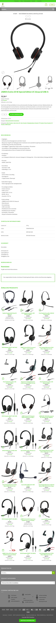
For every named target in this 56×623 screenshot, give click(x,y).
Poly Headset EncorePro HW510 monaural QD (46, 314)
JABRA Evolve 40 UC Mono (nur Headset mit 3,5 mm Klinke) (9, 554)
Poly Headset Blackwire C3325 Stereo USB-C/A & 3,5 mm (46, 451)
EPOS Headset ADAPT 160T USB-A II (9, 416)
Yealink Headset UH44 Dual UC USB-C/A (9, 314)
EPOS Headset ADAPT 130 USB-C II (9, 519)
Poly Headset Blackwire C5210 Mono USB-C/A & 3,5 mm (46, 554)
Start (15, 13)
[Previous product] (29, 16)
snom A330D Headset (46, 519)
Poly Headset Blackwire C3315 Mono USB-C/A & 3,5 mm (46, 348)
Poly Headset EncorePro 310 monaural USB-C (9, 382)
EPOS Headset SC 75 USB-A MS (9, 450)
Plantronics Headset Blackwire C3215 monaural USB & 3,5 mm (28, 382)
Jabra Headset (24, 123)
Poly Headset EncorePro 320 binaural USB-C (46, 382)
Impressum (5, 615)
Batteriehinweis (50, 615)
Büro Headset (10, 123)
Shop (22, 1)
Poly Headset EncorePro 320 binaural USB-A (27, 314)
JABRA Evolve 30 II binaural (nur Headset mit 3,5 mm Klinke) (28, 519)
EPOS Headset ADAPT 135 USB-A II (28, 554)
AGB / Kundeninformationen (19, 615)
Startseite (16, 1)
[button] (46, 5)
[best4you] (4, 4)
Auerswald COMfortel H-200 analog (28, 485)
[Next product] (26, 16)
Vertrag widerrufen (27, 620)
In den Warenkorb (16, 114)
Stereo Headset (47, 123)
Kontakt (33, 1)
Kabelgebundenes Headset (32, 123)
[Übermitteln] (53, 9)
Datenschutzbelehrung (31, 615)
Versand (5, 100)
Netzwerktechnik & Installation (31, 13)
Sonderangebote (27, 1)
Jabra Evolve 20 (16, 123)
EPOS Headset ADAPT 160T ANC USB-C (9, 348)
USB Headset (8, 124)
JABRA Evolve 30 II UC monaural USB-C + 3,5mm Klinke (28, 348)
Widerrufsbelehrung (41, 615)
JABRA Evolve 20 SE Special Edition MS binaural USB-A (28, 416)
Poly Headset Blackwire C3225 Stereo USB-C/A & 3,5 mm (10, 485)
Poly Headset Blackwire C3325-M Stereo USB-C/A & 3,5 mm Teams (46, 485)
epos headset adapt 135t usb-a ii (28, 450)
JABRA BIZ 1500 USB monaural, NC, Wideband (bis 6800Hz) (46, 416)
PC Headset (41, 123)
